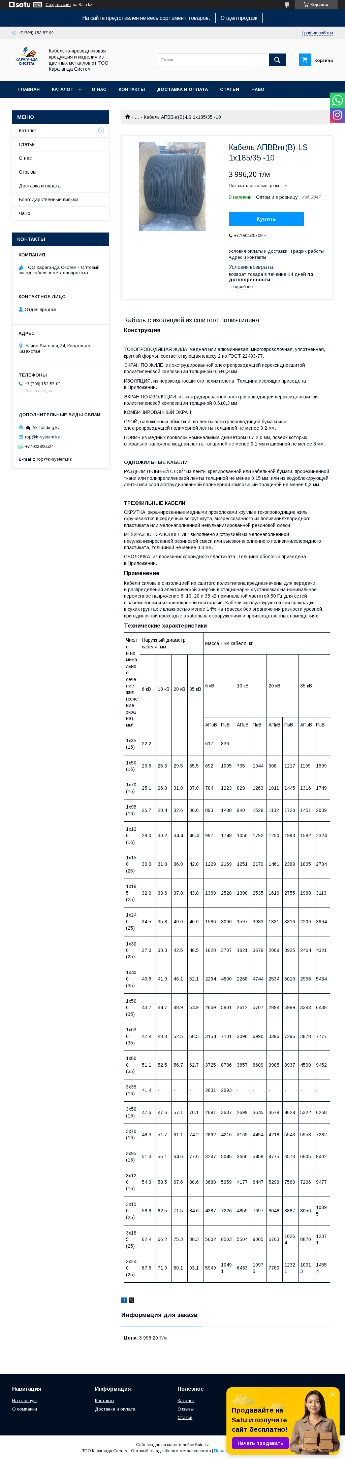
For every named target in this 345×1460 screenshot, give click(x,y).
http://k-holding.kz (42, 427)
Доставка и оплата (182, 89)
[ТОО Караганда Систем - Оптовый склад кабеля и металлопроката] (26, 72)
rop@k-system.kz (42, 436)
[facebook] (124, 1301)
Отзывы (27, 172)
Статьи (229, 89)
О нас (99, 89)
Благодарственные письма (49, 199)
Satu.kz (202, 1445)
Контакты (132, 89)
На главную (24, 1400)
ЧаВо (257, 89)
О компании (24, 1409)
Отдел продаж (239, 18)
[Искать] (277, 60)
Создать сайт (58, 4)
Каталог (62, 89)
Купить (266, 219)
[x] (131, 1301)
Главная (29, 89)
